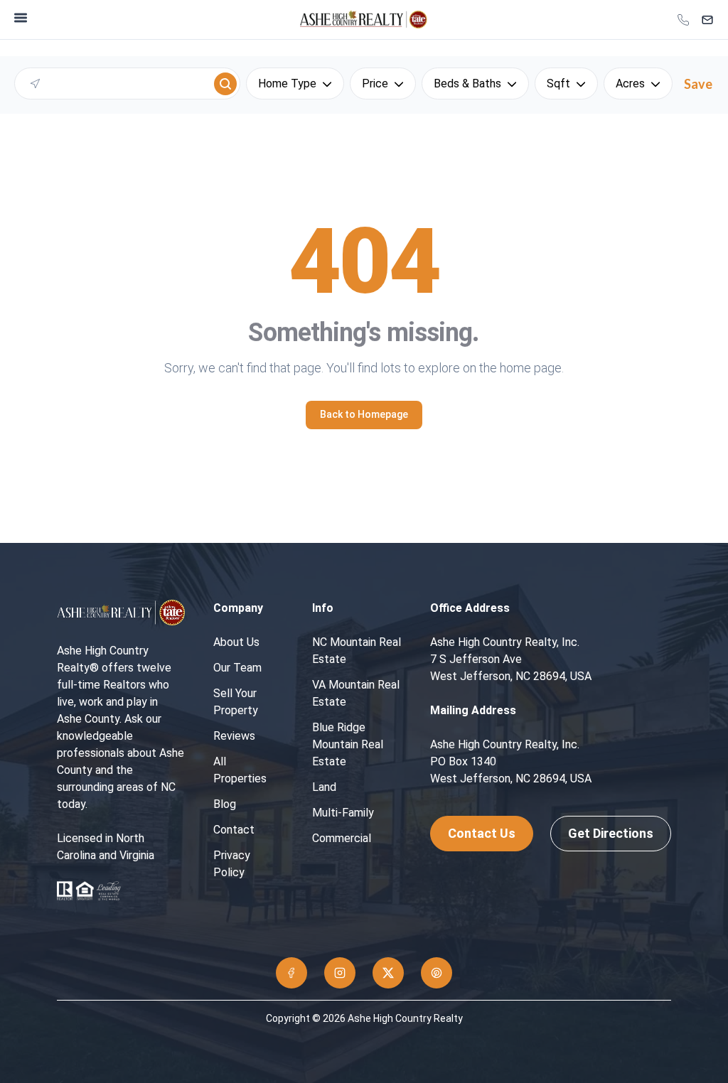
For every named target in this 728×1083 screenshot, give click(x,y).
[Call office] (683, 20)
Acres (630, 83)
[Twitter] (388, 972)
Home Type (287, 83)
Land (324, 787)
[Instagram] (339, 972)
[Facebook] (291, 972)
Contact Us (481, 833)
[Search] (225, 83)
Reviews (234, 736)
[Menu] (20, 17)
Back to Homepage (364, 414)
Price (375, 83)
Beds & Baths (467, 83)
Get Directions (610, 833)
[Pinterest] (436, 972)
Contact (234, 829)
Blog (224, 804)
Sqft (558, 83)
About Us (236, 642)
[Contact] (707, 20)
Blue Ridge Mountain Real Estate (347, 744)
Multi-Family (343, 812)
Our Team (237, 667)
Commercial (341, 838)
